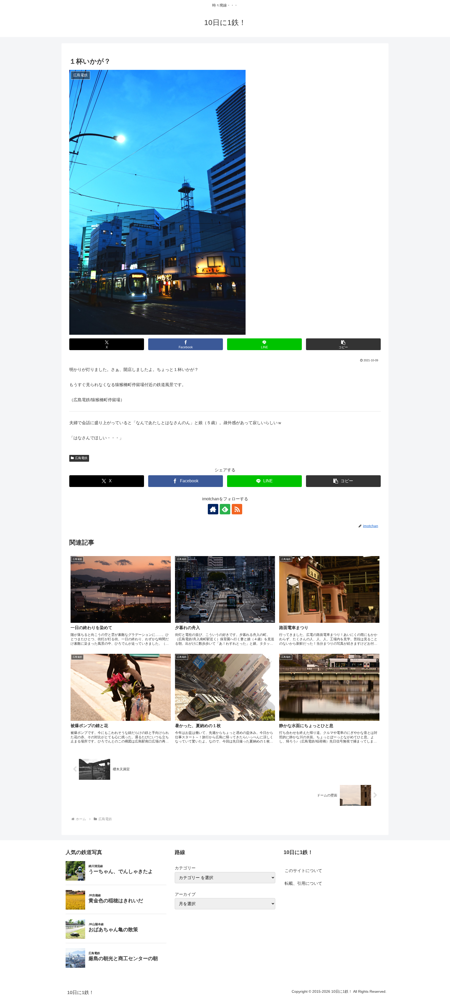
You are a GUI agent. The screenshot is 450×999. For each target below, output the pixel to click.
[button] (343, 344)
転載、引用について (303, 883)
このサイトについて (303, 870)
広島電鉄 (81, 458)
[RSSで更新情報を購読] (237, 509)
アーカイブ (185, 894)
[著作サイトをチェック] (213, 509)
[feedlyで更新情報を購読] (225, 509)
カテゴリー (185, 868)
